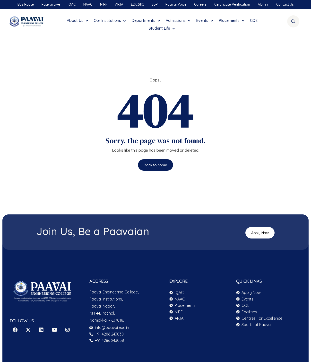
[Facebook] (15, 330)
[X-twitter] (28, 330)
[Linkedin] (41, 330)
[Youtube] (54, 330)
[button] (77, 19)
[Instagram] (67, 330)
